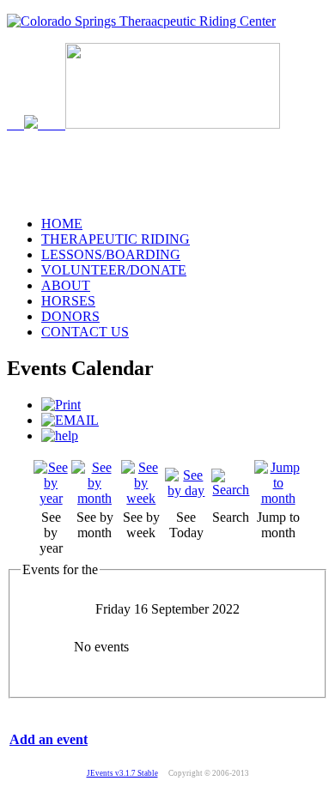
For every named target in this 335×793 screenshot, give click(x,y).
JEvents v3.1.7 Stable (122, 773)
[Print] (61, 404)
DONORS (70, 316)
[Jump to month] (278, 498)
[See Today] (186, 490)
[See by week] (141, 498)
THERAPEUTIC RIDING (115, 239)
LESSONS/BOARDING (110, 254)
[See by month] (94, 498)
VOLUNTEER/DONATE (113, 270)
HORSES (68, 301)
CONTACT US (85, 331)
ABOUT (65, 285)
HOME (61, 223)
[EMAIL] (70, 420)
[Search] (231, 489)
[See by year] (51, 498)
